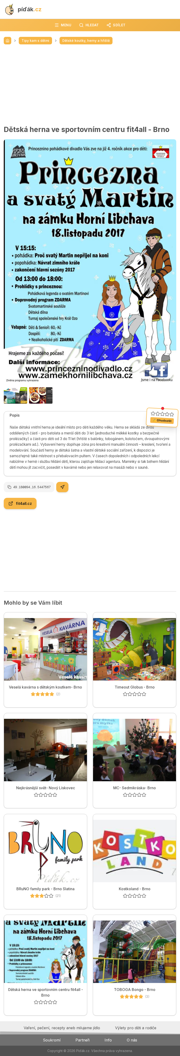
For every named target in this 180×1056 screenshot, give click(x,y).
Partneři (82, 1040)
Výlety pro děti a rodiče (135, 1027)
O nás (132, 1040)
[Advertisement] (90, 85)
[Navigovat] (62, 487)
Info (108, 1040)
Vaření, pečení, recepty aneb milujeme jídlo (62, 1027)
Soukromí (51, 1040)
